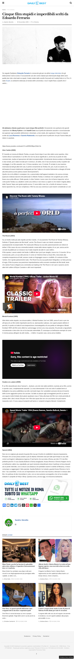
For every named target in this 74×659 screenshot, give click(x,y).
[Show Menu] (3, 3)
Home (4, 9)
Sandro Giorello (8, 22)
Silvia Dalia (7, 579)
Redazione (27, 636)
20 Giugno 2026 (17, 579)
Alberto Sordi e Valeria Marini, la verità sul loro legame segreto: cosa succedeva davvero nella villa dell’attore (54, 566)
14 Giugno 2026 (22, 621)
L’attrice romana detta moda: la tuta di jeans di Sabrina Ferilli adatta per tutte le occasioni (54, 609)
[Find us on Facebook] (36, 654)
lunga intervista (55, 73)
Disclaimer (46, 636)
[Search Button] (71, 3)
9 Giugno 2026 (55, 621)
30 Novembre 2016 (23, 22)
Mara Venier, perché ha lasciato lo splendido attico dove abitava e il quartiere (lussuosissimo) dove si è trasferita (18, 566)
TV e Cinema (10, 9)
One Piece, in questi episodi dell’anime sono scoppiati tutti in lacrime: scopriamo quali (17, 609)
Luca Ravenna (14, 135)
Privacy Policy (37, 636)
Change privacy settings (66, 657)
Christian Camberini (9, 621)
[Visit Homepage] (37, 3)
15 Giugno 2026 (55, 579)
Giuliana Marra (44, 579)
